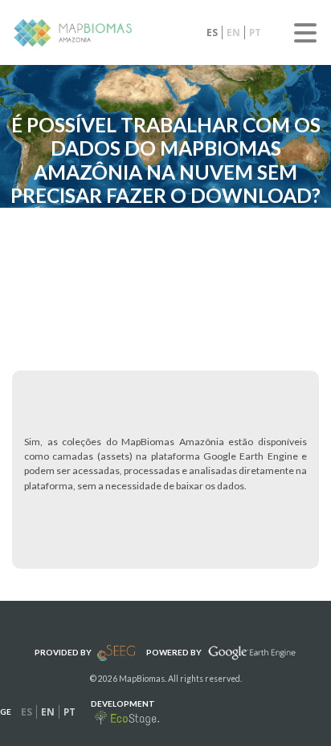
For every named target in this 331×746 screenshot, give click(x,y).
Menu (305, 33)
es (212, 32)
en (233, 32)
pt (255, 32)
